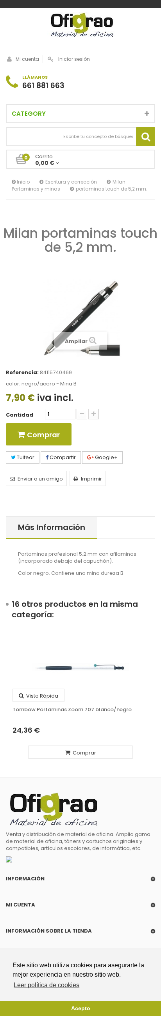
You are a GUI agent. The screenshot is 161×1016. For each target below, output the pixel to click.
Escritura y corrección (71, 181)
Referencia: (22, 372)
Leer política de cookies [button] (46, 985)
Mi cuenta (27, 59)
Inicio (23, 181)
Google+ (106, 457)
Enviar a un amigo (40, 478)
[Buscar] (145, 136)
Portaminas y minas (36, 189)
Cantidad (19, 415)
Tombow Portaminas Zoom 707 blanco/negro (72, 709)
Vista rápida (41, 696)
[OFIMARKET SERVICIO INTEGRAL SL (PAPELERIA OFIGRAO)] (80, 25)
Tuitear (25, 457)
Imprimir (91, 478)
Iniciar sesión (74, 59)
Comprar (84, 752)
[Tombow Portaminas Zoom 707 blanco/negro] (80, 667)
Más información (51, 527)
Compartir (62, 457)
